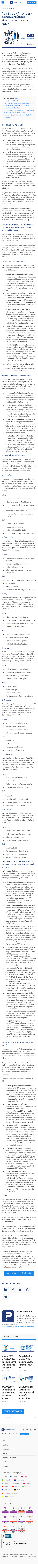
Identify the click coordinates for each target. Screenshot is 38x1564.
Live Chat (16, 1434)
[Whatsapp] (27, 1290)
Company (6, 1466)
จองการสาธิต (11, 1273)
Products (5, 1445)
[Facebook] (13, 1290)
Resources (6, 1449)
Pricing (5, 1453)
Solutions (6, 1462)
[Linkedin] (6, 1290)
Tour (4, 1441)
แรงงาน (11, 8)
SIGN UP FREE (31, 2)
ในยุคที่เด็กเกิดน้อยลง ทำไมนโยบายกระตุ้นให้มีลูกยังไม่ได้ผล (26, 1362)
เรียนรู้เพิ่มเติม (26, 1273)
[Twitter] (20, 1290)
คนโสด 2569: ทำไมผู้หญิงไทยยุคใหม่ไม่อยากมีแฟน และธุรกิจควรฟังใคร (9, 1362)
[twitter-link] (27, 1430)
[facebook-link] (23, 1430)
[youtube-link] (35, 1430)
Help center (7, 1434)
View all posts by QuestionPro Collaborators (18, 1327)
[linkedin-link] (31, 1430)
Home (4, 8)
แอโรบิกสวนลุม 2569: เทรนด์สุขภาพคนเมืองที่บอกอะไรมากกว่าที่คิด (26, 1393)
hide (16, 98)
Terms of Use (22, 1556)
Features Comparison (10, 1458)
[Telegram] (6, 1297)
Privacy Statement (12, 1556)
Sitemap (4, 1556)
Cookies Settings (31, 1556)
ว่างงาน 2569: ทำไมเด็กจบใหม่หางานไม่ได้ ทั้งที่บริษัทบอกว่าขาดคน (9, 1393)
